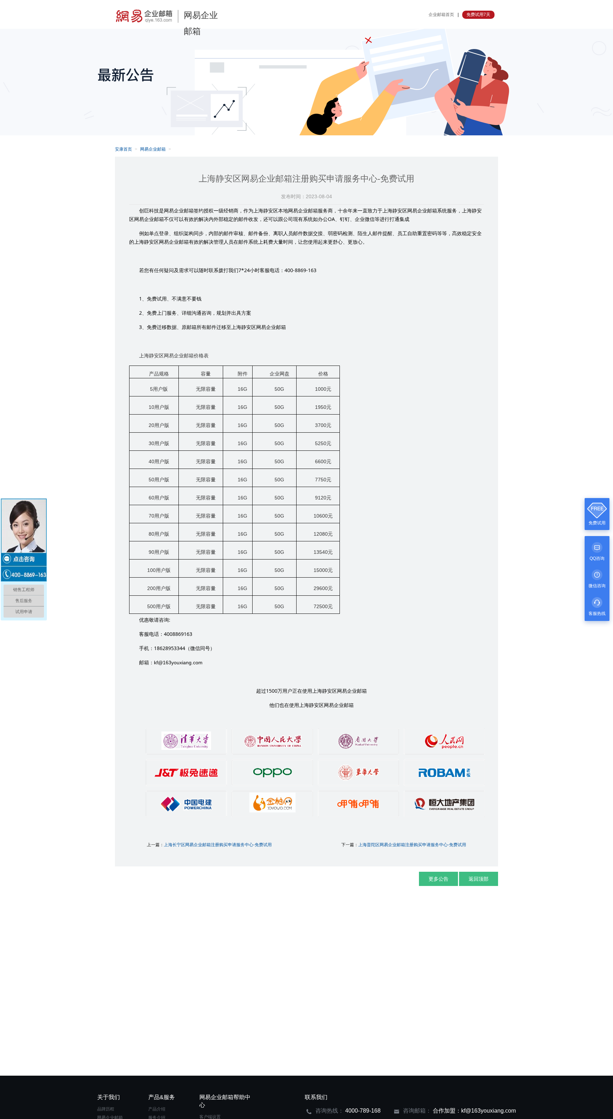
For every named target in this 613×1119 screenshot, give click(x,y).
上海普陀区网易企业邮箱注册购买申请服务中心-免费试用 (412, 844)
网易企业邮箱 (153, 149)
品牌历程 (105, 1109)
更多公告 (438, 879)
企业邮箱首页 (441, 14)
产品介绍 (156, 1109)
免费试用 (597, 522)
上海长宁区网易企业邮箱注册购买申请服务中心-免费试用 (218, 844)
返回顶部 (478, 879)
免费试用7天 (478, 14)
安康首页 (123, 149)
